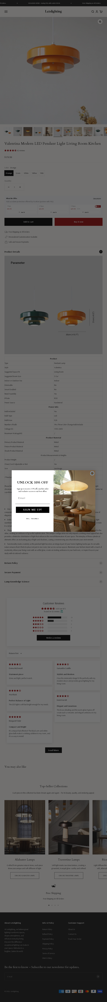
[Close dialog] (92, 473)
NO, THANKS (32, 519)
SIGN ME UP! (32, 509)
